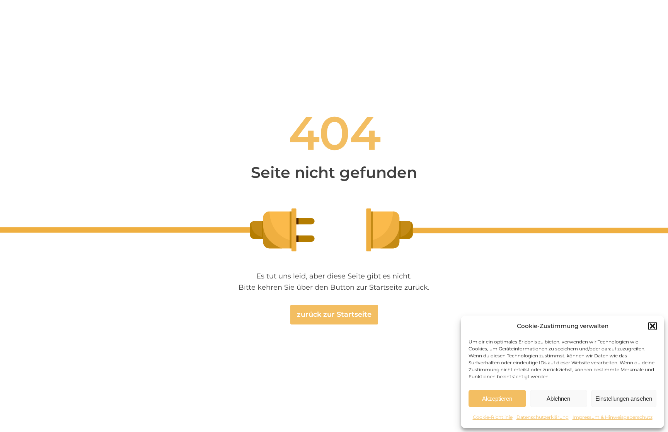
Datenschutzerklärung (542, 417)
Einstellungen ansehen (623, 398)
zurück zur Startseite (334, 314)
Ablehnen (558, 398)
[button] (652, 326)
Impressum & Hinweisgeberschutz (613, 417)
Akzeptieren (497, 398)
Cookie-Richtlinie (493, 417)
